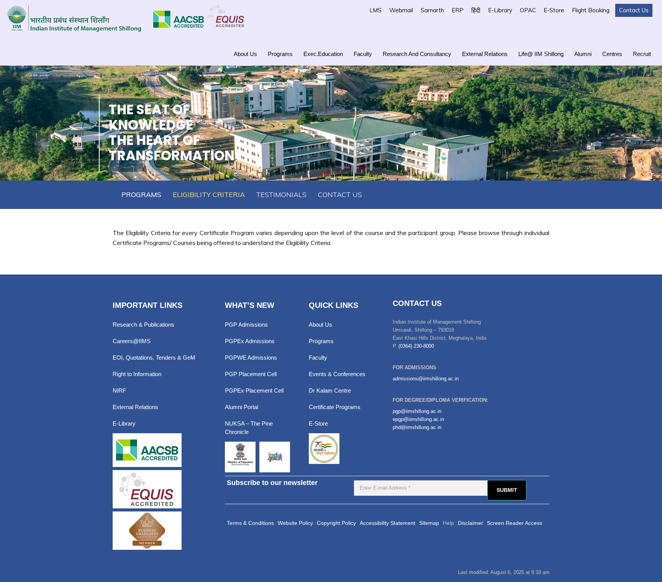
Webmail (401, 10)
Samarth (432, 10)
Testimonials (281, 194)
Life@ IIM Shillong (541, 54)
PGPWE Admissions (251, 357)
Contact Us (634, 10)
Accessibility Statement (387, 523)
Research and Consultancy (417, 54)
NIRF (119, 390)
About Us (245, 54)
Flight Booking (591, 10)
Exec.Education (323, 54)
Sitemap (429, 523)
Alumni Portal (241, 407)
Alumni (583, 54)
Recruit (642, 54)
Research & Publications (143, 324)
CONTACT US (340, 194)
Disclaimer (470, 523)
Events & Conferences (337, 374)
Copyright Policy (336, 523)
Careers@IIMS (132, 341)
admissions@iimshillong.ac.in (426, 378)
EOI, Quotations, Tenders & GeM (154, 357)
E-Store (554, 10)
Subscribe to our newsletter (272, 483)
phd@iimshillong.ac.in (417, 427)
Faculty (363, 54)
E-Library (500, 10)
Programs (280, 54)
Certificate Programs (334, 407)
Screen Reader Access (514, 523)
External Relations (485, 54)
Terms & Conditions (250, 523)
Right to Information (137, 374)
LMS (375, 10)
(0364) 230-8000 (416, 346)
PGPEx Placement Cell (254, 390)
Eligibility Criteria (209, 194)
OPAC (528, 10)
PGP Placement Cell (251, 374)
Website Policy (295, 523)
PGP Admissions (246, 324)
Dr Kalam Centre (330, 390)
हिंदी (475, 10)
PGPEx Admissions (250, 341)
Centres (612, 54)
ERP (458, 10)
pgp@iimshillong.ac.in (417, 411)
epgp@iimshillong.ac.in (418, 419)
